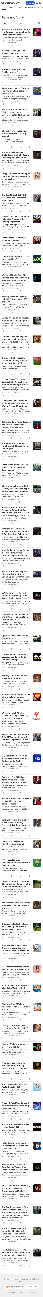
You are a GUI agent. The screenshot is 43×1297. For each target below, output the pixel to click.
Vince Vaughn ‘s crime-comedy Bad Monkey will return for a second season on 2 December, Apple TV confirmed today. (15, 495)
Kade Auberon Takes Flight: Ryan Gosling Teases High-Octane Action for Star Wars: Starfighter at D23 (15, 1167)
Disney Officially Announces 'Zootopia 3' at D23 (15, 1045)
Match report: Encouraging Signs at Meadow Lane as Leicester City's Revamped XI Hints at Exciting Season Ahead (15, 948)
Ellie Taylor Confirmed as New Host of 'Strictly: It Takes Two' (15, 968)
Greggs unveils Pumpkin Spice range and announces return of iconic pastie (16, 176)
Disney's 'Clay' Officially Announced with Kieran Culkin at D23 (16, 1007)
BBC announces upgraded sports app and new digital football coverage (14, 657)
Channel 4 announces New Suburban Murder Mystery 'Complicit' (14, 133)
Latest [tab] (5, 23)
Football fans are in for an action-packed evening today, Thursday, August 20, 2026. (14, 367)
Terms (28, 1279)
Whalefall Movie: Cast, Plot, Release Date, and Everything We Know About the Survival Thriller (15, 278)
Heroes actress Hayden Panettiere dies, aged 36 (13, 842)
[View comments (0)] (11, 45)
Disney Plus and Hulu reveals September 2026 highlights (15, 319)
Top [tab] (11, 23)
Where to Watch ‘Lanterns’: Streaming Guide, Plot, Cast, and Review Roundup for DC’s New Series (15, 510)
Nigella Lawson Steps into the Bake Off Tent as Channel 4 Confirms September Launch (15, 737)
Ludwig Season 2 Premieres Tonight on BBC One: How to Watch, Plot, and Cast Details (15, 403)
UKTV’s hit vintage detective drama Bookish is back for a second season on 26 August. (15, 57)
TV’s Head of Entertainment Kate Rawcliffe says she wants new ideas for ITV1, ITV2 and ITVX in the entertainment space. (15, 263)
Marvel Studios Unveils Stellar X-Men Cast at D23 (16, 1125)
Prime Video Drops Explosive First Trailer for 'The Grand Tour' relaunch (15, 467)
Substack (10, 1292)
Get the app (32, 1287)
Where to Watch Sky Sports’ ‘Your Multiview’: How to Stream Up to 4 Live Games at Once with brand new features (16, 574)
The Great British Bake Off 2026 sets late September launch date (14, 197)
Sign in (38, 3)
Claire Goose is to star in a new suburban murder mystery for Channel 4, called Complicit (13, 140)
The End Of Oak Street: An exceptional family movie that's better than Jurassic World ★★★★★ (14, 1231)
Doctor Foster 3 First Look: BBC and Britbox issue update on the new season (16, 617)
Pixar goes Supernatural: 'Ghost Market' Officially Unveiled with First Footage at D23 (15, 1066)
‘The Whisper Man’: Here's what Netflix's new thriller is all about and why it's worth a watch (16, 1252)
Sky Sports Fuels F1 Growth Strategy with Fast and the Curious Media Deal (14, 758)
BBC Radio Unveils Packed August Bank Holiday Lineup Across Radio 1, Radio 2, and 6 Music (15, 596)
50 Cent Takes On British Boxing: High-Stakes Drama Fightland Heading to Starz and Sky (16, 382)
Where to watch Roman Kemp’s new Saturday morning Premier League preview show (16, 32)
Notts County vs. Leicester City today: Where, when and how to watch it (15, 1145)
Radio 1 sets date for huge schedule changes (14, 239)
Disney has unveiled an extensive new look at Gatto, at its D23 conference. (16, 992)
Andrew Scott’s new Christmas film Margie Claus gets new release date (16, 91)
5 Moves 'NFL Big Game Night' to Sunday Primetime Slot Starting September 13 (15, 219)
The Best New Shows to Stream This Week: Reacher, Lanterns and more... (16, 905)
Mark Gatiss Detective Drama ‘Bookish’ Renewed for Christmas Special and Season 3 (16, 553)
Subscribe (30, 3)
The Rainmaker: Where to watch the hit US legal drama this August (15, 446)
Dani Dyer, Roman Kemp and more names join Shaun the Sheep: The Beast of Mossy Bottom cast (15, 339)
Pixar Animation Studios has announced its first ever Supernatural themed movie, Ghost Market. (16, 1072)
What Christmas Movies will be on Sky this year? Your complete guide (16, 801)
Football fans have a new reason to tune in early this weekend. (15, 39)
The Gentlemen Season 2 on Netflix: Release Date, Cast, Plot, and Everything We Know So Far (15, 1210)
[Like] (3, 45)
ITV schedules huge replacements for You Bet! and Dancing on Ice (16, 862)
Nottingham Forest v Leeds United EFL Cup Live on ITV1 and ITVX (15, 299)
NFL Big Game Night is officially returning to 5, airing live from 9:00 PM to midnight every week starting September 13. (15, 225)
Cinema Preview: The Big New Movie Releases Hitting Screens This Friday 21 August (16, 822)
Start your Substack (15, 1287)
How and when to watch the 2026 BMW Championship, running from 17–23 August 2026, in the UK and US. (15, 890)
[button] (4, 7)
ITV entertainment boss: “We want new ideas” (15, 257)
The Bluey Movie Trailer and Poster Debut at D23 (14, 1085)
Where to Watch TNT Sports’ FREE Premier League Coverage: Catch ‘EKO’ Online (15, 112)
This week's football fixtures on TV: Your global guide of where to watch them (15, 926)
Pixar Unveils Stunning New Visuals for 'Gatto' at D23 (14, 986)
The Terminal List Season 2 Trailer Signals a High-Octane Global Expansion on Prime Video (15, 155)
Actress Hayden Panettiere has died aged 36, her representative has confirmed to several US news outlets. (16, 848)
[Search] (39, 23)
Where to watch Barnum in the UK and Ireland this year (16, 695)
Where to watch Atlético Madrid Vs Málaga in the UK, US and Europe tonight (15, 715)
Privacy (22, 1279)
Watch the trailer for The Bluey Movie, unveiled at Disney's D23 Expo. (16, 1091)
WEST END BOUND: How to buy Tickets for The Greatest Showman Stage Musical (16, 1188)
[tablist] (13, 23)
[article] (21, 37)
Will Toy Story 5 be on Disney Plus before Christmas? (15, 677)
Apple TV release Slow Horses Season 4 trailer (16, 636)
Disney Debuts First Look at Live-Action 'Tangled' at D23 (15, 1026)
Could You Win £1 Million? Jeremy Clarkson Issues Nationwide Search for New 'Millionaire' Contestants (14, 780)
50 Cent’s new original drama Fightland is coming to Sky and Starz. (16, 388)
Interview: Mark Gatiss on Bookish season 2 (13, 52)
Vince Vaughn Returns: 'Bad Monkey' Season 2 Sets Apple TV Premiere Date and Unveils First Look (15, 489)
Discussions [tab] (19, 23)
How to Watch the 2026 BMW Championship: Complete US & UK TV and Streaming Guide (16, 884)
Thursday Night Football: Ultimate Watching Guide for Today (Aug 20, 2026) (15, 360)
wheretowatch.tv (14, 42)
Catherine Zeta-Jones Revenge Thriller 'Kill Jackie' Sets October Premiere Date (16, 424)
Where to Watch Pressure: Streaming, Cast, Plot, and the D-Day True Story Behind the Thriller (15, 531)
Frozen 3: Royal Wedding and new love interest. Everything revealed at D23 (15, 1105)
